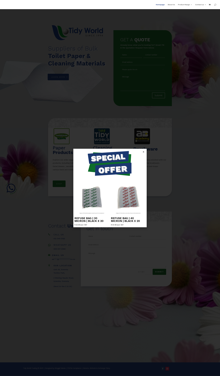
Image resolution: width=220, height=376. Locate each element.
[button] (143, 152)
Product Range (184, 5)
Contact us (199, 5)
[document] (110, 188)
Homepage (160, 5)
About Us (171, 5)
